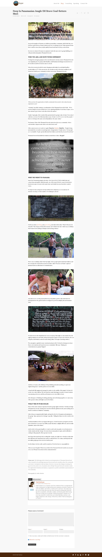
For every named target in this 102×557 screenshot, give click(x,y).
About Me (56, 3)
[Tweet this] (85, 13)
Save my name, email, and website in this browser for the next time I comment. (49, 536)
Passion (56, 128)
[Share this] (81, 13)
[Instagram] (33, 490)
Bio (31, 479)
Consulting (68, 3)
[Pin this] (88, 13)
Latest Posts (38, 479)
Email (45, 529)
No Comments (36, 15)
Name (30, 529)
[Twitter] (31, 490)
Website (61, 529)
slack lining (39, 224)
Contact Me (83, 3)
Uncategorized (30, 15)
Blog (62, 3)
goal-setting (47, 224)
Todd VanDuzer (17, 15)
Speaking (76, 3)
